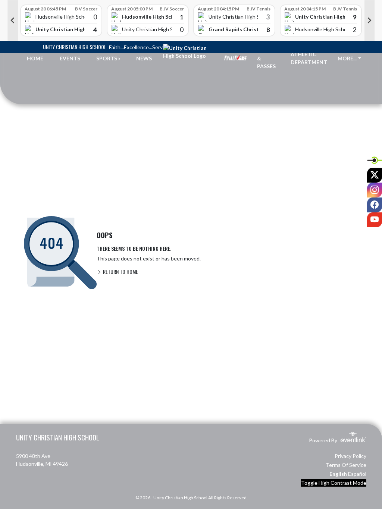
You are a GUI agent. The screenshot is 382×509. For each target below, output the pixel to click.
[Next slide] (369, 20)
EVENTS (70, 58)
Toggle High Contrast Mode (333, 483)
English (338, 474)
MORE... (347, 58)
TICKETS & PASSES (268, 58)
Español (357, 474)
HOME (35, 58)
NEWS (144, 58)
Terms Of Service (346, 465)
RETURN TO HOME (120, 271)
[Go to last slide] (12, 20)
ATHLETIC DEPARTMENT (309, 58)
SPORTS (106, 58)
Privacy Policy (350, 456)
